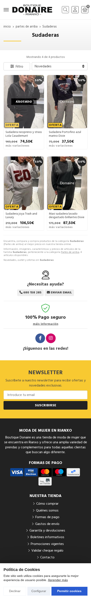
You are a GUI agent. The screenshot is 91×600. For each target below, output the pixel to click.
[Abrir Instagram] (50, 338)
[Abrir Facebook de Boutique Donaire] (40, 338)
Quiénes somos (47, 510)
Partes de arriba (70, 252)
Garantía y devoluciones (47, 530)
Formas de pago (47, 517)
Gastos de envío (47, 523)
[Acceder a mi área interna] (75, 9)
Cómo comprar (47, 503)
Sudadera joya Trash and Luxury (21, 216)
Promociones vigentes (47, 543)
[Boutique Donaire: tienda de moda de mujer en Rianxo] (32, 9)
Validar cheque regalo (47, 550)
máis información (45, 324)
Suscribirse (45, 405)
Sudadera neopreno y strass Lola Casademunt (24, 134)
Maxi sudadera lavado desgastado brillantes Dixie (66, 216)
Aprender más (58, 580)
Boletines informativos (47, 537)
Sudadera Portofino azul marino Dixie (65, 134)
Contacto (47, 557)
